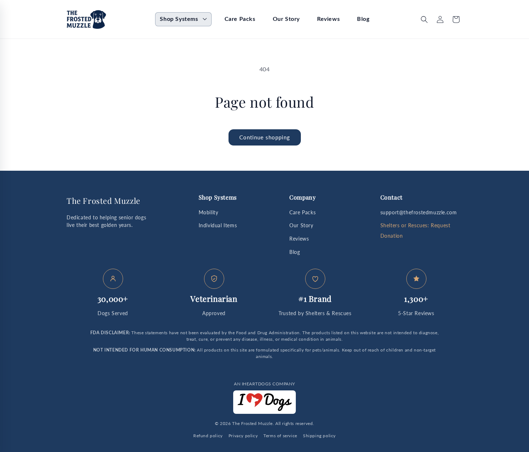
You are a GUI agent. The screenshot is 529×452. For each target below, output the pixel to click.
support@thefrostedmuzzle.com (418, 212)
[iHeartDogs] (264, 402)
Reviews (299, 239)
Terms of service (280, 435)
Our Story (301, 225)
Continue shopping (264, 137)
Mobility (208, 212)
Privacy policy (243, 435)
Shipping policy (319, 435)
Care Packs (302, 212)
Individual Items (218, 225)
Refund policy (208, 435)
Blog (294, 252)
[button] (183, 19)
